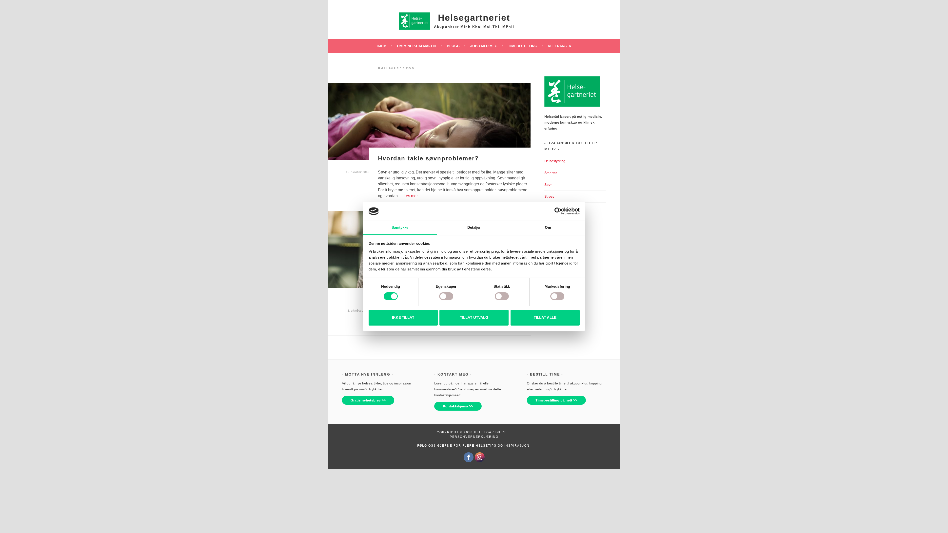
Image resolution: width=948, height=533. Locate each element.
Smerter (550, 173)
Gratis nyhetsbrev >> (368, 400)
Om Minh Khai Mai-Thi (416, 46)
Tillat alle (545, 317)
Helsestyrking (554, 161)
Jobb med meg (483, 46)
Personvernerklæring (474, 436)
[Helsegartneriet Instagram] (480, 461)
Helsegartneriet (474, 18)
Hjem (381, 46)
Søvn (548, 185)
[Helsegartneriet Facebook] (469, 461)
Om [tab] (548, 227)
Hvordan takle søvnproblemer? (428, 158)
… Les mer (408, 196)
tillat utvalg (474, 317)
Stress (549, 196)
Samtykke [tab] (400, 227)
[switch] (446, 296)
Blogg (453, 46)
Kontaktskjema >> (458, 406)
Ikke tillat (403, 317)
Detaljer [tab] (474, 227)
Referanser (559, 46)
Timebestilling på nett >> (556, 400)
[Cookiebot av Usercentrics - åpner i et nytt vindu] (558, 211)
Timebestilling (522, 46)
